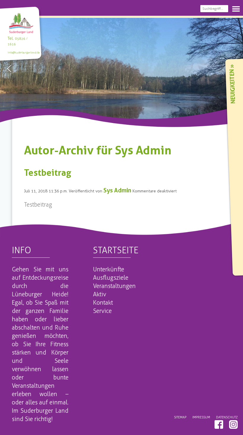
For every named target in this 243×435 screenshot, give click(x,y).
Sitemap (180, 417)
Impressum (201, 417)
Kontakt (103, 302)
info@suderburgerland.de (23, 52)
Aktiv (99, 294)
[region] (121, 68)
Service (102, 310)
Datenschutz (227, 417)
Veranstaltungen (114, 286)
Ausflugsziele (110, 277)
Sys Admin (117, 190)
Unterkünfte (108, 269)
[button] (9, 68)
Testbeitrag (47, 172)
